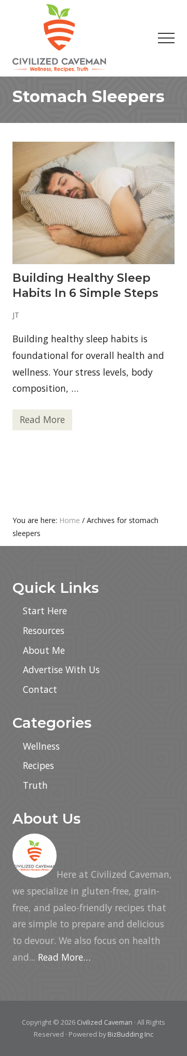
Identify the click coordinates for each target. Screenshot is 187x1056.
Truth (35, 785)
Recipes (38, 765)
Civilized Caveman (104, 1022)
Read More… (64, 957)
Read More (42, 421)
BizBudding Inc (130, 1034)
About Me (44, 650)
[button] (166, 38)
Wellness (41, 746)
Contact (40, 689)
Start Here (45, 610)
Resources (43, 630)
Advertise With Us (61, 669)
